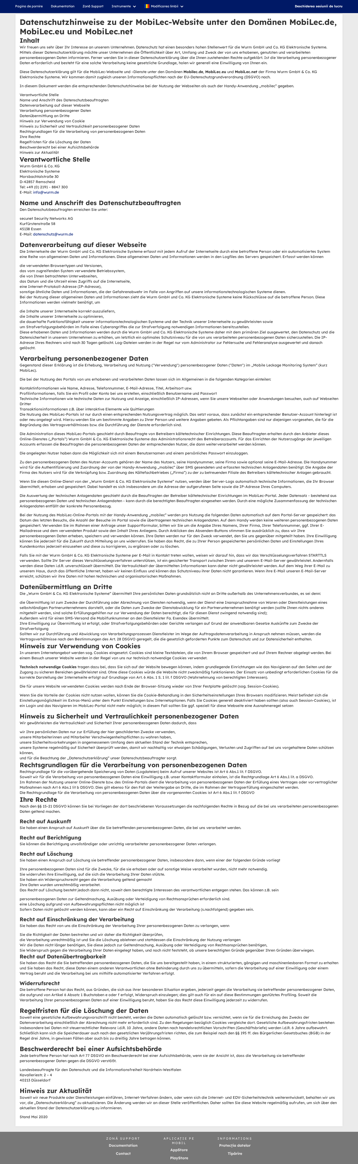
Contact (123, 1153)
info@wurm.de (46, 192)
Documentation (123, 1145)
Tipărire (235, 1153)
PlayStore (179, 1158)
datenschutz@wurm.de (53, 234)
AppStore (179, 1149)
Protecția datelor (235, 1145)
